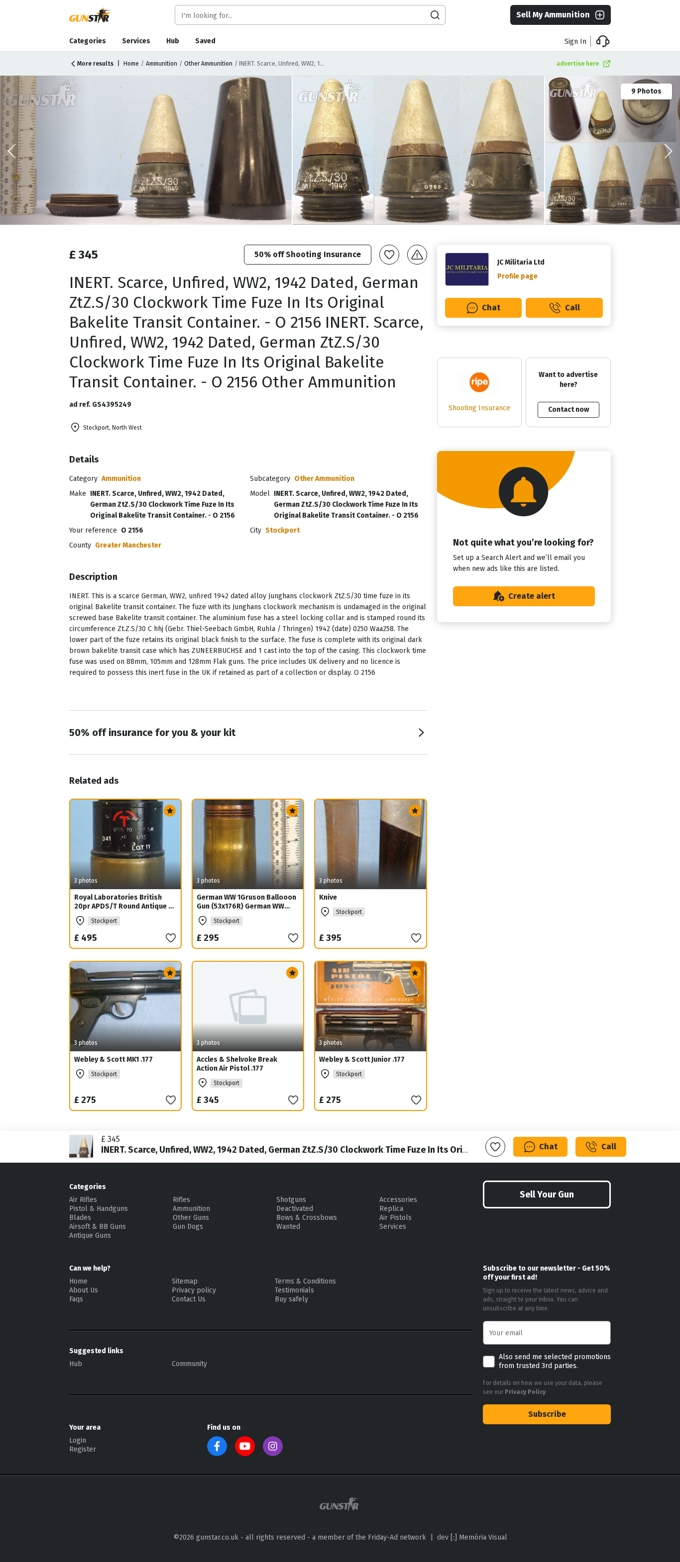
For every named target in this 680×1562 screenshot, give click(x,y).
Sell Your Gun (547, 1194)
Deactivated (294, 1208)
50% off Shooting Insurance (307, 254)
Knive (328, 897)
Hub (172, 41)
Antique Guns (90, 1235)
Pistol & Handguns (98, 1208)
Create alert (531, 596)
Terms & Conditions (305, 1281)
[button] (668, 151)
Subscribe (547, 1414)
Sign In (575, 41)
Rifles (181, 1199)
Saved (205, 41)
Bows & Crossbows (306, 1217)
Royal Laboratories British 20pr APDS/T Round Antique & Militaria (124, 906)
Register (82, 1449)
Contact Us (189, 1299)
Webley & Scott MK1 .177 (113, 1059)
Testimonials (294, 1290)
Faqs (76, 1299)
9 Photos (646, 91)
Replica (391, 1208)
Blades (80, 1217)
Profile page (517, 276)
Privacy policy (194, 1290)
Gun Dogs (188, 1226)
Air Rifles (83, 1199)
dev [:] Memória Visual (472, 1537)
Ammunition (161, 63)
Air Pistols (395, 1217)
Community (189, 1364)
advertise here (578, 63)
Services (136, 41)
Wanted (288, 1226)
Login (77, 1440)
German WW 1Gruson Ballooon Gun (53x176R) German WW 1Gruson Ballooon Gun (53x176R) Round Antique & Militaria (246, 915)
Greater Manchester (128, 545)
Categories (87, 41)
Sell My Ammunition (553, 14)
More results (95, 63)
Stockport (282, 530)
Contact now (568, 409)
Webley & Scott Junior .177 (362, 1059)
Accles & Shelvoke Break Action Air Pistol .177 (237, 1064)
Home (131, 63)
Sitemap (185, 1281)
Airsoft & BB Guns (97, 1226)
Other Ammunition (208, 63)
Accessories (398, 1199)
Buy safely (291, 1299)
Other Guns (191, 1217)
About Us (83, 1290)
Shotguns (291, 1199)
